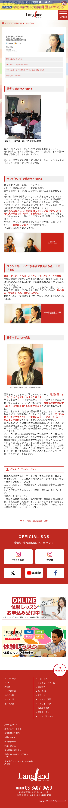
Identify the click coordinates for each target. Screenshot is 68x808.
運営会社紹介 (10, 742)
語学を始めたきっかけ (14, 59)
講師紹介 (41, 687)
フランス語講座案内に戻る (34, 521)
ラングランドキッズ (46, 683)
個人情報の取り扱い (13, 750)
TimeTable (42, 691)
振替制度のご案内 (12, 733)
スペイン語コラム (45, 716)
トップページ (10, 679)
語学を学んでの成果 (13, 75)
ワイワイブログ (44, 704)
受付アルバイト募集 (13, 729)
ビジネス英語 (10, 691)
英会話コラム (43, 712)
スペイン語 (9, 695)
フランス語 (9, 699)
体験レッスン (43, 679)
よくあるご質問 (44, 699)
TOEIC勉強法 (43, 708)
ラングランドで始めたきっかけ (17, 64)
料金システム (10, 746)
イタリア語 (9, 704)
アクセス (41, 695)
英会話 (7, 687)
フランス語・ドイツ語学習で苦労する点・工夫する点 (25, 70)
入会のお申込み (11, 725)
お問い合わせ (10, 737)
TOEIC (7, 683)
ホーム (7, 23)
